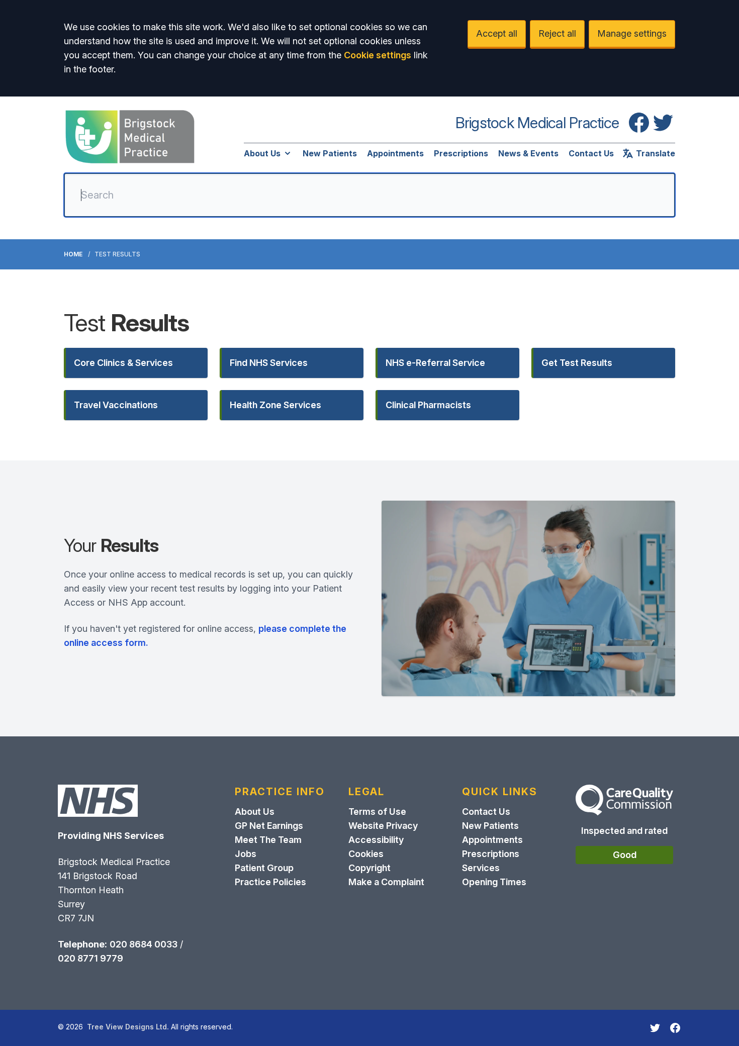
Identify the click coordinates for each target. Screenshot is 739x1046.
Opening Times (494, 882)
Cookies (366, 853)
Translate (655, 153)
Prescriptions (461, 153)
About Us (262, 153)
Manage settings (632, 33)
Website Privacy (383, 825)
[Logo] (130, 137)
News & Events (528, 153)
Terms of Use (377, 811)
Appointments (395, 153)
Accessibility (376, 839)
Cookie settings (377, 55)
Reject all (557, 33)
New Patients (330, 153)
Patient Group (264, 868)
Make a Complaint (386, 882)
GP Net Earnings (269, 825)
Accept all (496, 33)
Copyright (369, 868)
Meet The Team (268, 839)
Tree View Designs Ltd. (128, 1026)
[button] (136, 363)
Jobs (245, 853)
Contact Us (591, 153)
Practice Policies (270, 882)
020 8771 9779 (90, 958)
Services (481, 868)
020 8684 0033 (143, 944)
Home (73, 254)
